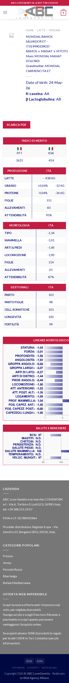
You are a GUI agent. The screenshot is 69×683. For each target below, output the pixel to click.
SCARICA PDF (17, 124)
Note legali (49, 667)
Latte (41, 30)
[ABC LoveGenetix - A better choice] (34, 12)
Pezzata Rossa (12, 569)
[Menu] (5, 12)
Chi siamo (18, 667)
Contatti (33, 667)
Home (30, 30)
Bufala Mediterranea (16, 583)
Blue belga (10, 576)
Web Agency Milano (36, 678)
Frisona (54, 30)
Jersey (7, 562)
